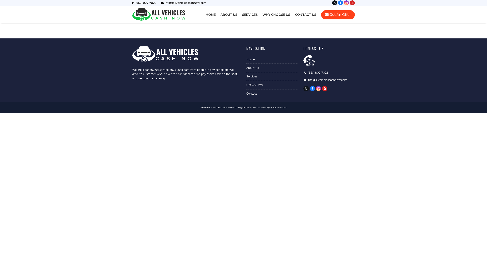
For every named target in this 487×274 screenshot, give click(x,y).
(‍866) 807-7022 (318, 72)
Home (250, 59)
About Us (252, 68)
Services (251, 76)
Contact (251, 93)
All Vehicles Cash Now (221, 107)
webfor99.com (278, 107)
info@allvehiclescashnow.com (327, 80)
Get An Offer (254, 85)
